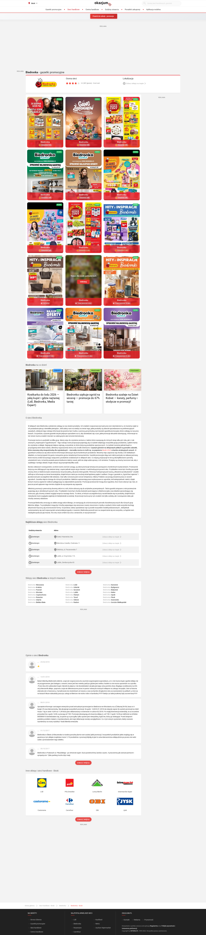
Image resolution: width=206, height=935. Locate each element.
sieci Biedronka (41, 522)
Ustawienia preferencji (129, 928)
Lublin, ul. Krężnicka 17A (66, 556)
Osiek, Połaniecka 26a (65, 537)
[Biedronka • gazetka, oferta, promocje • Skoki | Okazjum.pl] (46, 82)
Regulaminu (154, 926)
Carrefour (77, 932)
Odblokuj (83, 282)
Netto (97, 924)
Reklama (137, 920)
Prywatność (148, 920)
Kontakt (127, 920)
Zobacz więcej (83, 572)
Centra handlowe (36, 932)
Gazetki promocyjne (37, 924)
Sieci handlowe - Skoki (46, 906)
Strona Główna (35, 920)
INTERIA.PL (134, 931)
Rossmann (78, 928)
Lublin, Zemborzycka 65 (65, 562)
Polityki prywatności (168, 926)
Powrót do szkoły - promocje (103, 16)
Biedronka (62, 906)
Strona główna (29, 906)
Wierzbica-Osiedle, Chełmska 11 (68, 543)
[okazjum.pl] (103, 3)
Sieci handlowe (35, 928)
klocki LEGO (106, 450)
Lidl (75, 920)
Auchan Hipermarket (103, 928)
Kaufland (98, 920)
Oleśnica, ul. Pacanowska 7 (67, 550)
